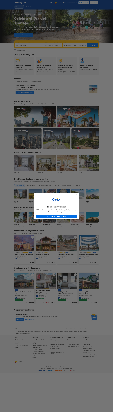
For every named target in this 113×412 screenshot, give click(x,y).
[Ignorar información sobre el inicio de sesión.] (76, 194)
